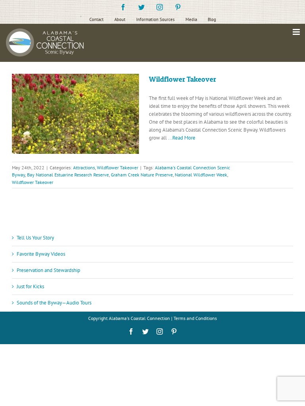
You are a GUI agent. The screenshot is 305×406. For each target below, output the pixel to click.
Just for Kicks (30, 286)
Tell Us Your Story (35, 237)
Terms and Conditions (195, 318)
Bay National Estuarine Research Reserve (68, 175)
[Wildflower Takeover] (75, 114)
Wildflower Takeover (182, 79)
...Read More (181, 137)
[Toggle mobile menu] (297, 32)
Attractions (84, 167)
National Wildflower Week (201, 175)
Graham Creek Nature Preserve (142, 175)
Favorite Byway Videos (41, 254)
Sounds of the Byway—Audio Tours (54, 302)
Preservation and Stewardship (48, 270)
